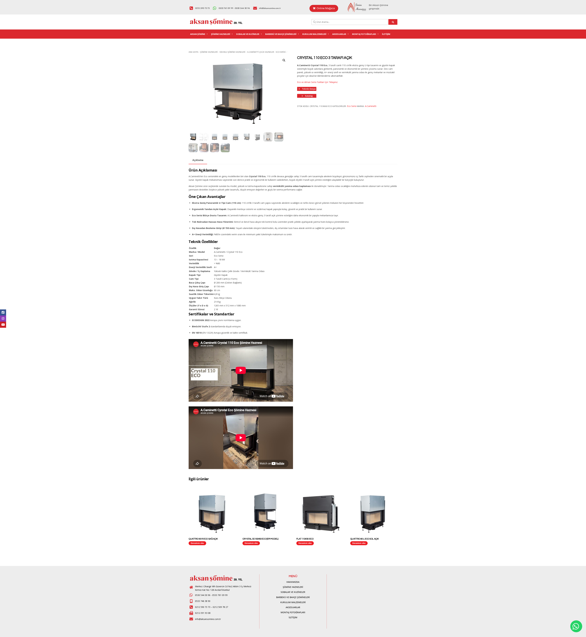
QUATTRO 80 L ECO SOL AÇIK (364, 539)
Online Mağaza (326, 8)
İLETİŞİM (386, 34)
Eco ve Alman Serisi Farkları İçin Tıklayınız (317, 82)
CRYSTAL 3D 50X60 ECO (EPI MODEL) (260, 539)
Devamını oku (197, 543)
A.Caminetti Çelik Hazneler (260, 52)
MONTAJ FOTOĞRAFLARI (364, 34)
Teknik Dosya (308, 88)
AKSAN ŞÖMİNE (197, 34)
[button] (284, 60)
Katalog (308, 95)
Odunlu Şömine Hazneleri (232, 52)
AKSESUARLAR (339, 34)
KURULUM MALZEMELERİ (314, 34)
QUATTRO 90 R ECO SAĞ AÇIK (203, 539)
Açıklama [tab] (197, 160)
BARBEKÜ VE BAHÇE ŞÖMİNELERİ (280, 34)
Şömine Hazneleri (209, 52)
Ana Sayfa (193, 52)
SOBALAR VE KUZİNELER (247, 34)
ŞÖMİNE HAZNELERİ (220, 34)
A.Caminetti (370, 106)
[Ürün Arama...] (392, 22)
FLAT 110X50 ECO (304, 539)
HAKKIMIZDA (292, 581)
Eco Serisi (281, 52)
